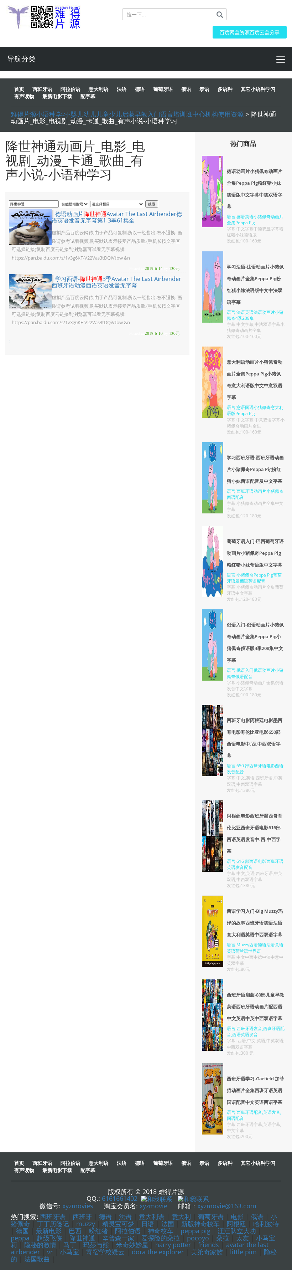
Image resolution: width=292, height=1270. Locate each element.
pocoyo (198, 1238)
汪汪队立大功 (237, 1231)
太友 (242, 1238)
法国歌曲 (37, 1259)
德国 (22, 1231)
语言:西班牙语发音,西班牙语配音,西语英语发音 (256, 1031)
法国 (167, 1223)
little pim (243, 1252)
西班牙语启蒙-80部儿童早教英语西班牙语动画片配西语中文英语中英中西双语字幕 (255, 1006)
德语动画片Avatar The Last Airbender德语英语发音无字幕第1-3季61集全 (117, 217)
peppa (20, 1238)
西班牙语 (53, 1216)
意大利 (181, 1216)
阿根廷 (236, 1223)
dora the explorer (158, 1252)
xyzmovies (77, 1206)
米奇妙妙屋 (132, 1244)
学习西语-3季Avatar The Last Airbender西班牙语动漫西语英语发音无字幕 (116, 282)
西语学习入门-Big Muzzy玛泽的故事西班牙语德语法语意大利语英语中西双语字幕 (255, 923)
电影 (237, 1216)
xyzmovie (153, 1206)
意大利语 (152, 1216)
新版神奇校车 (200, 1223)
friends (208, 1244)
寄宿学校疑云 (105, 1252)
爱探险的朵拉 (160, 1238)
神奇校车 (160, 1231)
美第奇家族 (207, 1252)
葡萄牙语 (211, 1216)
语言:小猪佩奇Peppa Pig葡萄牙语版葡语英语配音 (254, 578)
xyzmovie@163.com (226, 1206)
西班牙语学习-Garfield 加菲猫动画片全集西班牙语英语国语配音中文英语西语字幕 (255, 1090)
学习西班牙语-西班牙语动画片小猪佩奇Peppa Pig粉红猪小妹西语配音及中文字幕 (255, 469)
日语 (147, 1223)
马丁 (69, 1244)
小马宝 (69, 1252)
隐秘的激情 (40, 1244)
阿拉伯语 (128, 1231)
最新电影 (49, 1231)
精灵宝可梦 (118, 1223)
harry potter (173, 1244)
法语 (125, 1216)
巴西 (75, 1231)
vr (50, 1252)
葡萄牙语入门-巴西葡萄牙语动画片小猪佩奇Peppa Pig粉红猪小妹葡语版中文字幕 (255, 553)
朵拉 (222, 1238)
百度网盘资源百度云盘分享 (250, 32)
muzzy (85, 1223)
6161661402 (119, 1198)
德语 (105, 1216)
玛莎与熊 (96, 1244)
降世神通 (82, 1238)
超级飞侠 (49, 1238)
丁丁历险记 (53, 1223)
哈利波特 (266, 1223)
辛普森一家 (118, 1238)
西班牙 (82, 1216)
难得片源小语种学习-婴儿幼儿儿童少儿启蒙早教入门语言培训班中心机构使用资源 (127, 114)
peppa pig (195, 1231)
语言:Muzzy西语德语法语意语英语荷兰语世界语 (255, 948)
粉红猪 (98, 1231)
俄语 (257, 1216)
